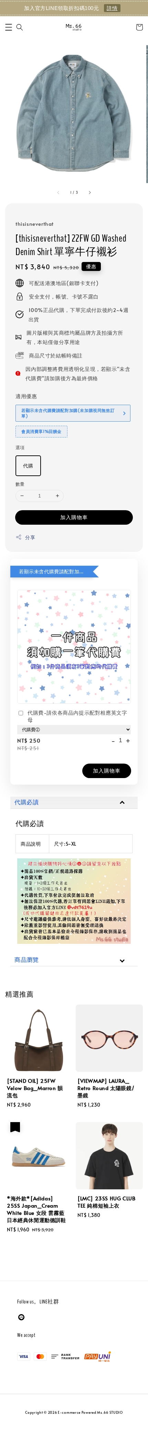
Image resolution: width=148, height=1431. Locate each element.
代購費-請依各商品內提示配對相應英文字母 (77, 716)
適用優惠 (26, 396)
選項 (20, 447)
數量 (20, 484)
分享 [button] (30, 537)
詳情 (112, 8)
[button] (8, 27)
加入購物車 (74, 517)
